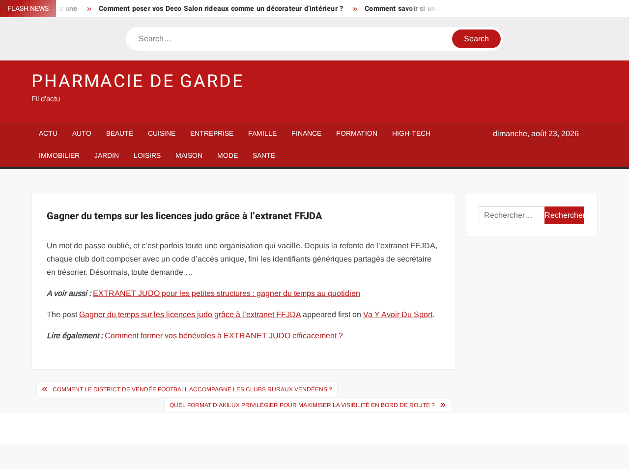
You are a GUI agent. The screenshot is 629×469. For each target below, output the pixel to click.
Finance (306, 133)
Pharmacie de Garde (137, 81)
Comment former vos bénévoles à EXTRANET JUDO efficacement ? (224, 335)
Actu (48, 133)
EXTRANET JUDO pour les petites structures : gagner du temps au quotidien (226, 293)
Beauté (119, 133)
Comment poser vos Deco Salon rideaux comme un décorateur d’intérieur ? (215, 8)
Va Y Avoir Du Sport (397, 314)
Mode (227, 155)
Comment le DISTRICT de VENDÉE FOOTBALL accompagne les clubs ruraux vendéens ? (192, 389)
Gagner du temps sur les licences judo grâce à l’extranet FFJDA (190, 314)
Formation (356, 133)
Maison (188, 155)
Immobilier (59, 155)
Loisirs (147, 155)
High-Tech (411, 133)
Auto (81, 133)
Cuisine (161, 133)
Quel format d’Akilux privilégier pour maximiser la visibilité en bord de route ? (302, 405)
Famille (262, 133)
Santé (264, 155)
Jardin (106, 155)
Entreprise (211, 133)
